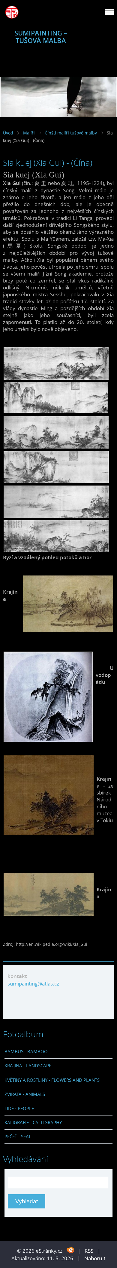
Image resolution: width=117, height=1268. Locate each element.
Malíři (29, 133)
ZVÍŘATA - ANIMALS (24, 1094)
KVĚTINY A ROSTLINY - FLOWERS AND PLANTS (52, 1080)
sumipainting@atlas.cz (33, 983)
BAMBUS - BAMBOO (26, 1051)
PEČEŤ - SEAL (17, 1137)
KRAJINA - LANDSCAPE (27, 1066)
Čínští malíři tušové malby (71, 133)
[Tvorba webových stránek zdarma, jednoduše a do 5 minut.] (71, 1250)
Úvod (8, 133)
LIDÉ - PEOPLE (19, 1108)
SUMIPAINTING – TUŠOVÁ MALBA (40, 36)
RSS (89, 1250)
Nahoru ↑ (95, 1258)
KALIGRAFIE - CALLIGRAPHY (33, 1122)
